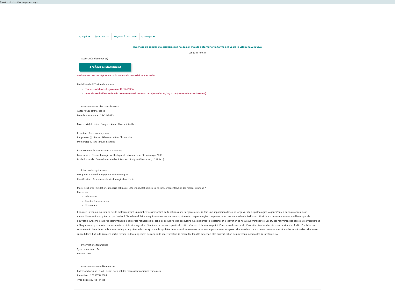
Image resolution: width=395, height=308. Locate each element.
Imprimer (86, 36)
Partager (148, 36)
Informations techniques (94, 245)
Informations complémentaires (98, 266)
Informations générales (94, 170)
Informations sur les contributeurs (100, 106)
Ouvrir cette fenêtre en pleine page (19, 2)
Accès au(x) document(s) (94, 58)
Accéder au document (105, 67)
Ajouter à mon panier (126, 36)
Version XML (103, 36)
